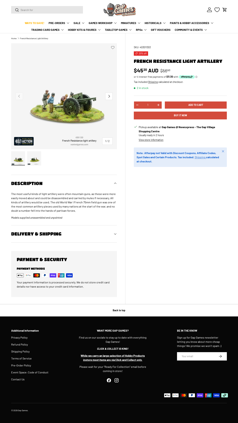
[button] (225, 10)
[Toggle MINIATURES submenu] (139, 23)
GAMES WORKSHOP (101, 23)
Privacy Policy (19, 337)
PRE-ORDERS (57, 23)
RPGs (139, 29)
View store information (151, 139)
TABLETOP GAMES (116, 29)
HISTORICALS (153, 23)
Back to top (119, 310)
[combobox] (47, 10)
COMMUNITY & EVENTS (189, 29)
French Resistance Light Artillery (34, 38)
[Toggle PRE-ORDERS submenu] (68, 23)
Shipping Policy (20, 351)
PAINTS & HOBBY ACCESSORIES (189, 23)
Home (14, 38)
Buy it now (180, 115)
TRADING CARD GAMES (45, 29)
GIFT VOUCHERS (161, 29)
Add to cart (195, 104)
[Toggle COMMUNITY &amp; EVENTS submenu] (206, 30)
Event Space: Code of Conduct (29, 372)
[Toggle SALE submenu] (83, 23)
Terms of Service (21, 358)
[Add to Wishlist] (113, 47)
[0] (217, 10)
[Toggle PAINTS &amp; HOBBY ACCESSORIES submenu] (212, 23)
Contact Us (18, 379)
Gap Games (23, 410)
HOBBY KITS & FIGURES (82, 29)
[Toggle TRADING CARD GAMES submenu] (62, 30)
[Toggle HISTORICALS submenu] (164, 23)
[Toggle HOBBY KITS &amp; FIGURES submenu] (99, 30)
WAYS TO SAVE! (34, 23)
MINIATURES (128, 23)
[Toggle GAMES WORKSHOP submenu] (115, 23)
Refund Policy (19, 344)
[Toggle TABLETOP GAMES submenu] (130, 30)
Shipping (153, 81)
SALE (77, 23)
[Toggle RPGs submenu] (145, 30)
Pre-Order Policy (21, 365)
